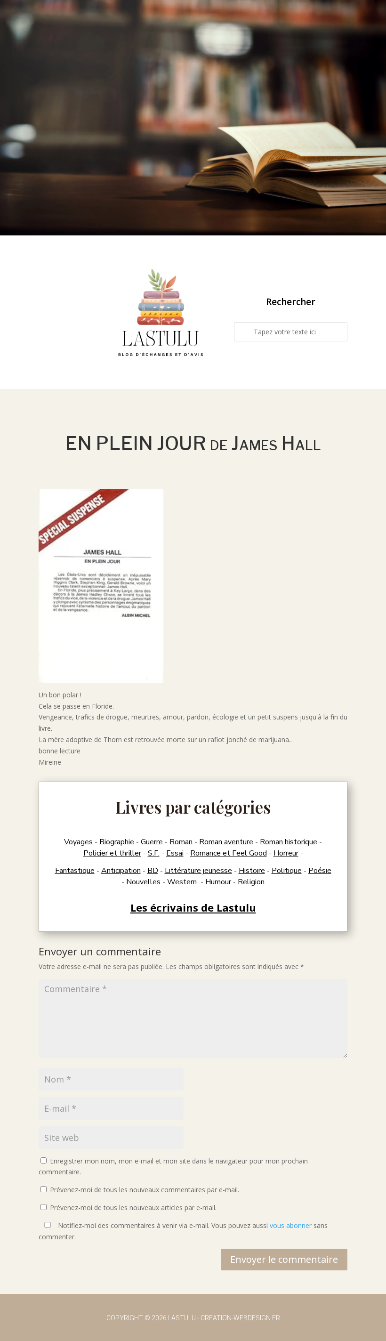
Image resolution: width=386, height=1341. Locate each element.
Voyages (78, 842)
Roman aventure (226, 842)
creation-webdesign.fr (240, 1318)
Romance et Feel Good (228, 853)
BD (152, 870)
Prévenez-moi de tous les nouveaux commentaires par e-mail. (144, 1189)
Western (183, 882)
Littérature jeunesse (198, 870)
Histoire (252, 870)
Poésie (319, 870)
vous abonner (291, 1225)
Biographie (116, 842)
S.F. (154, 853)
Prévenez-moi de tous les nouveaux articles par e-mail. (133, 1207)
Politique (287, 870)
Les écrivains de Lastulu (193, 907)
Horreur (285, 853)
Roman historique (288, 842)
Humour (218, 882)
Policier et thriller (112, 853)
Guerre (152, 842)
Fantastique (75, 870)
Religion (251, 882)
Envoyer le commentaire (284, 1259)
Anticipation (121, 870)
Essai (175, 853)
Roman (181, 842)
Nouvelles (143, 882)
